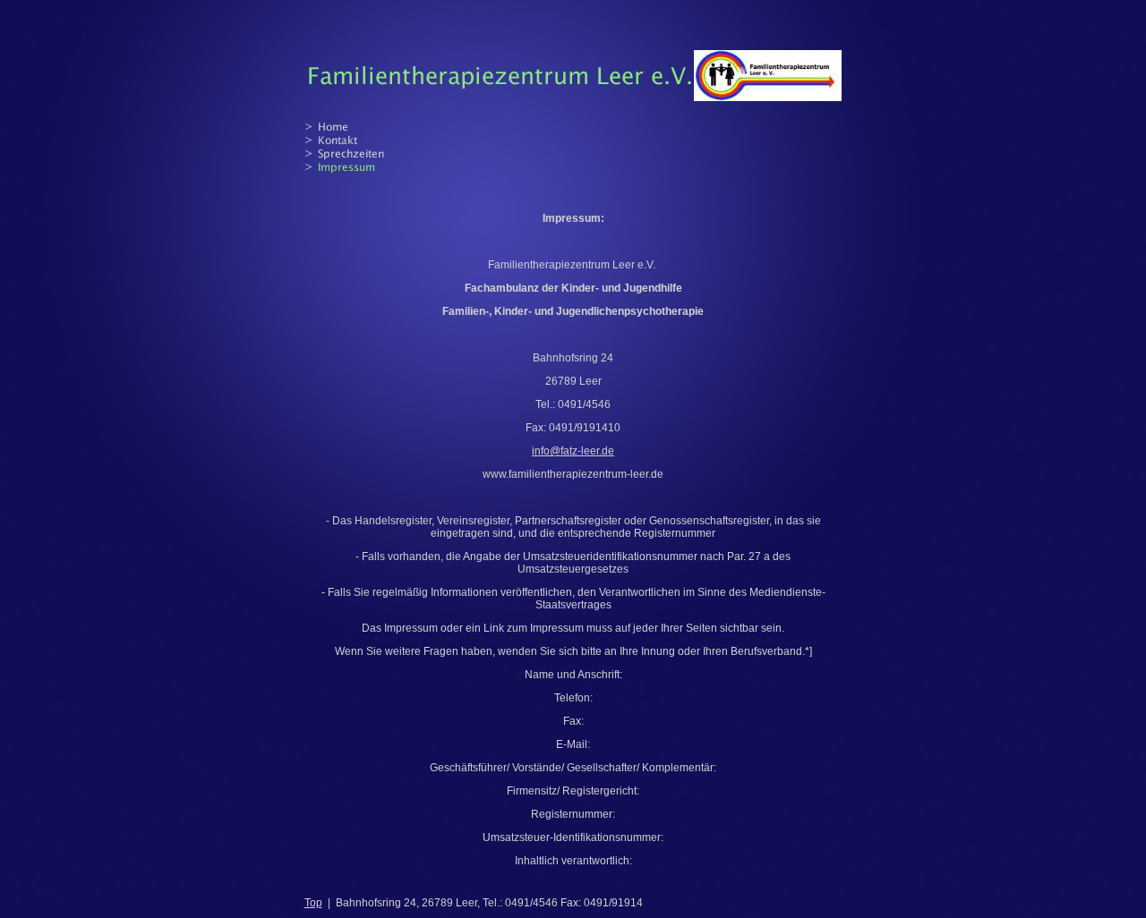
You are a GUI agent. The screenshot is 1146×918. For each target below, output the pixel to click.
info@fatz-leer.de (573, 451)
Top (313, 903)
